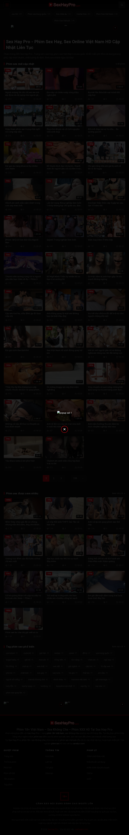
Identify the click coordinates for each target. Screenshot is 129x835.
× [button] (64, 429)
